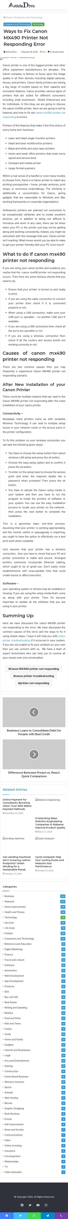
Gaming (9, 1066)
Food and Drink (12, 1018)
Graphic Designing (14, 1108)
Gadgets (9, 1044)
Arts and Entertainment (17, 1060)
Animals (9, 1092)
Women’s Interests (14, 1082)
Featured (9, 901)
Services (9, 922)
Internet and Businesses (17, 1050)
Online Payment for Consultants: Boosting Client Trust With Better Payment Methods (17, 804)
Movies (8, 1103)
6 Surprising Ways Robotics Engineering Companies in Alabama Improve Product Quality (50, 823)
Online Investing (13, 1145)
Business (9, 896)
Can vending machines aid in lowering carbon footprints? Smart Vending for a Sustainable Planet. (17, 863)
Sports (8, 1087)
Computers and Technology (28, 17)
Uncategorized (12, 1156)
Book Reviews (12, 1113)
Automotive (11, 970)
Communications (13, 1135)
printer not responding (34, 683)
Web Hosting (11, 1097)
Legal (7, 1055)
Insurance (10, 1151)
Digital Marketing (13, 949)
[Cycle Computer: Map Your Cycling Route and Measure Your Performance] (50, 845)
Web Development (14, 975)
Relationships (12, 1161)
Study (8, 1034)
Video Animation (13, 1172)
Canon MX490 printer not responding (34, 668)
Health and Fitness (14, 912)
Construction (11, 1071)
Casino (8, 1028)
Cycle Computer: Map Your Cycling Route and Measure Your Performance (49, 862)
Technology (38, 24)
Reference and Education (18, 944)
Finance (9, 954)
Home (8, 17)
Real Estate (11, 1002)
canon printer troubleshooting (34, 676)
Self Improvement (14, 1124)
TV (6, 1166)
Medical (9, 1013)
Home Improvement (15, 906)
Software (9, 965)
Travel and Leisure (14, 959)
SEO (7, 991)
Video (8, 1140)
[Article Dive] (21, 4)
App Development (14, 981)
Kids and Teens (13, 1023)
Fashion (9, 933)
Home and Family (14, 1039)
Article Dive (11, 52)
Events (8, 1119)
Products (9, 986)
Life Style (10, 928)
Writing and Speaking (16, 1007)
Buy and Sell (11, 997)
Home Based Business (16, 1076)
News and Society (14, 1129)
